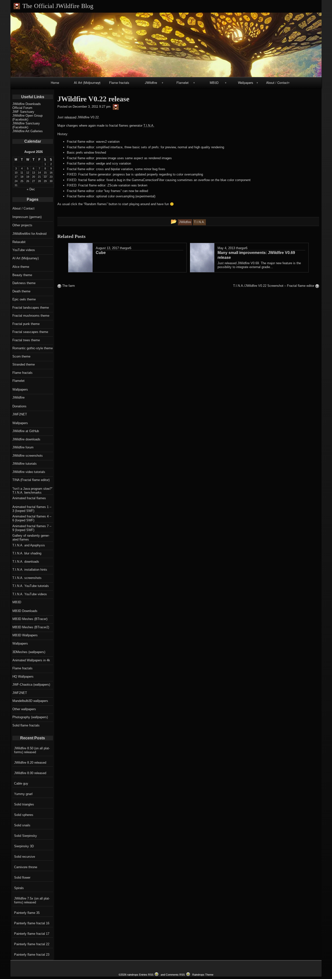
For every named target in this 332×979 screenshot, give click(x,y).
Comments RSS (175, 974)
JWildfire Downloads (26, 104)
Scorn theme (21, 356)
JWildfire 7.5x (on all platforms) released (32, 900)
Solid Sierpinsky (25, 836)
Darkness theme (23, 283)
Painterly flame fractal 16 (31, 923)
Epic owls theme (24, 299)
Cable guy (21, 783)
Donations (19, 406)
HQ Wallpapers (23, 676)
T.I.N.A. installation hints (29, 569)
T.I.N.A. (148, 125)
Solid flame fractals (26, 725)
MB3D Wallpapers (25, 635)
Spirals (19, 888)
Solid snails (22, 825)
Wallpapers (245, 82)
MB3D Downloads (24, 611)
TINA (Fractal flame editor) (31, 480)
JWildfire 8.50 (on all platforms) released (32, 750)
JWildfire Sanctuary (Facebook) (26, 125)
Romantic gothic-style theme (32, 348)
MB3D (214, 82)
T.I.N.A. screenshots (27, 578)
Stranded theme (23, 364)
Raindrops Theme (202, 974)
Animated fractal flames (29, 498)
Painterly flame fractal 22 (31, 944)
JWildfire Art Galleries (27, 131)
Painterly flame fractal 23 (31, 954)
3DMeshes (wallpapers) (28, 652)
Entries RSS (146, 974)
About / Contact (277, 82)
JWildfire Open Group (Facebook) (27, 117)
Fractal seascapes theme (30, 332)
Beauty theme (22, 275)
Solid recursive (24, 856)
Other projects (22, 225)
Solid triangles (24, 804)
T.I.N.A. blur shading (26, 553)
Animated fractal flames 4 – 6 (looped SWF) (31, 518)
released (70, 117)
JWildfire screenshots (27, 455)
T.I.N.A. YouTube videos (29, 594)
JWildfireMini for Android (29, 234)
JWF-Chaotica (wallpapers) (31, 684)
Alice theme (20, 267)
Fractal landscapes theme (30, 307)
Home (55, 82)
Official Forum (22, 108)
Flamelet (182, 82)
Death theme (21, 291)
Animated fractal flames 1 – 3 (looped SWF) (31, 509)
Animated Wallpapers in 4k (31, 660)
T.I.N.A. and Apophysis (28, 545)
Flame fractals (119, 82)
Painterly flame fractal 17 (31, 933)
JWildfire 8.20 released (30, 762)
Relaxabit (19, 242)
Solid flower (22, 877)
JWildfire (151, 82)
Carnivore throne (25, 867)
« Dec (31, 189)
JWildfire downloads (26, 439)
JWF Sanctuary (23, 112)
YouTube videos (23, 250)
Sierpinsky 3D (24, 846)
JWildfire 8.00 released (30, 773)
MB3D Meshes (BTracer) (29, 619)
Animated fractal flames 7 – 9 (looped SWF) (31, 528)
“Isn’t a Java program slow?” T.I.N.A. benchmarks (32, 490)
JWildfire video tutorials (28, 472)
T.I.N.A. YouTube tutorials (30, 586)
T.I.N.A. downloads (25, 561)
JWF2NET (19, 414)
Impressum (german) (27, 217)
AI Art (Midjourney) (87, 82)
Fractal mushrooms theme (30, 315)
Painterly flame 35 (27, 913)
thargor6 (125, 248)
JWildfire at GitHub (25, 431)
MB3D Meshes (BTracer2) (30, 627)
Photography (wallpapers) (30, 717)
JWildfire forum (23, 447)
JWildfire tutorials (24, 463)
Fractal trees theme (26, 340)
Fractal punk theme (26, 324)
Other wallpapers (24, 709)
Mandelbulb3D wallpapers (30, 701)
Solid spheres (23, 815)
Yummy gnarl (23, 794)
